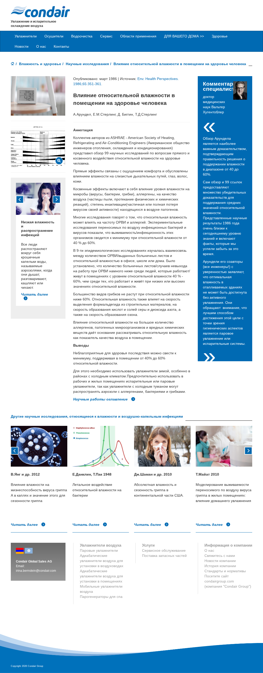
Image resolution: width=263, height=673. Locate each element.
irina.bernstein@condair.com (36, 570)
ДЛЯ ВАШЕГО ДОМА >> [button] (184, 36)
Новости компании (220, 561)
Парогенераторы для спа (101, 597)
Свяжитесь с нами (219, 556)
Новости (22, 46)
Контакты (61, 46)
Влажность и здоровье (40, 64)
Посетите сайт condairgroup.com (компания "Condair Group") (227, 581)
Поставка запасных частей (164, 556)
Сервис (106, 36)
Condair (40, 11)
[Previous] (20, 199)
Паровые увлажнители (99, 550)
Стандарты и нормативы (225, 571)
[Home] (12, 64)
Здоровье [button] (220, 36)
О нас (41, 46)
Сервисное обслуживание (164, 550)
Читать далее (25, 525)
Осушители (53, 36)
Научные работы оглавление (101, 399)
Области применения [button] (138, 36)
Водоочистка (81, 36)
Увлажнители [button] (26, 36)
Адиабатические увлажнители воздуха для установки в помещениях (101, 576)
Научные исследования (87, 64)
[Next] (56, 199)
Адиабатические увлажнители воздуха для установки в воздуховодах (101, 561)
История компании (220, 566)
